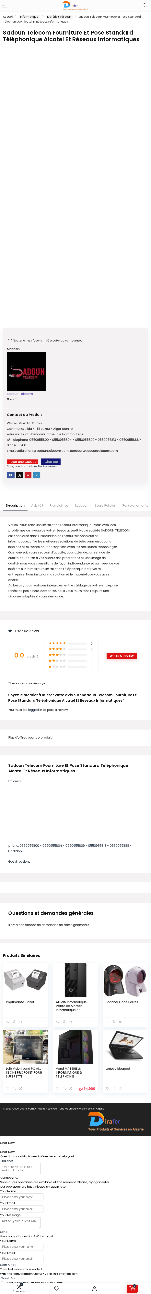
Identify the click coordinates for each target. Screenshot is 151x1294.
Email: (12, 450)
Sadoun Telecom (20, 394)
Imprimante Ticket (20, 1002)
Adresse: (14, 434)
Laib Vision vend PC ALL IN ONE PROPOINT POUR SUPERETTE (24, 1072)
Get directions (19, 861)
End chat (7, 1161)
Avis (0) (37, 505)
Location (81, 505)
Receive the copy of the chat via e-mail (34, 1283)
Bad (13, 1278)
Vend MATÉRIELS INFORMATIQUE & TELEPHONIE (69, 1072)
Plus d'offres (59, 505)
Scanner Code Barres (122, 1002)
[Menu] (4, 5)
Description (15, 505)
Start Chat (8, 1265)
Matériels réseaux (59, 17)
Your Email (8, 1203)
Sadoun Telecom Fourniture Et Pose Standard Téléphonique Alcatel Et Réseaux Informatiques (68, 768)
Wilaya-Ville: (17, 423)
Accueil (8, 17)
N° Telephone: (18, 439)
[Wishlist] (56, 1288)
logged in (35, 710)
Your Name (8, 1191)
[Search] (145, 5)
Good (5, 1278)
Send (3, 1232)
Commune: (16, 428)
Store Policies (105, 505)
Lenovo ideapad (118, 1068)
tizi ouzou (15, 781)
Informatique (29, 17)
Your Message (10, 1215)
